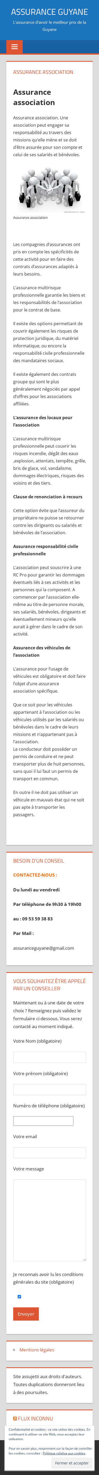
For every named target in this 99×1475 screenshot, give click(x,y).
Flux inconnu (35, 1418)
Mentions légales (37, 1350)
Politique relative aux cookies (64, 1453)
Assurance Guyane (49, 11)
